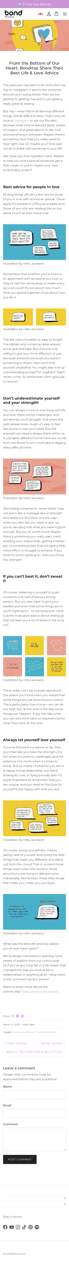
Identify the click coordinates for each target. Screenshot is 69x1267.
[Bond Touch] (13, 14)
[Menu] (65, 14)
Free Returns (42, 4)
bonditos (26, 1032)
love (38, 1032)
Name (7, 1086)
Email (7, 1105)
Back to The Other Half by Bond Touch (34, 1052)
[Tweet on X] (12, 1016)
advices (16, 1032)
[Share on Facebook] (17, 1016)
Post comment (20, 1159)
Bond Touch (18, 1253)
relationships (49, 1032)
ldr (33, 1032)
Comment (10, 1124)
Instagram (21, 120)
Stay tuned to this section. (40, 991)
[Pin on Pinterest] (22, 1016)
